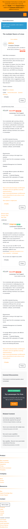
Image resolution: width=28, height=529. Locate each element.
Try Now (14, 403)
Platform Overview (4, 462)
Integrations (3, 464)
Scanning (5, 94)
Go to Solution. (10, 90)
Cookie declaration (4, 523)
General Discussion (12, 92)
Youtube (2, 511)
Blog (1, 491)
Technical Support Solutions (10, 422)
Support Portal (20, 5)
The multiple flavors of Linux (13, 34)
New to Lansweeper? (14, 390)
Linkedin (2, 513)
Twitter (1, 509)
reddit (1, 515)
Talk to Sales (4, 504)
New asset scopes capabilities (10, 434)
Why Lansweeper (4, 460)
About (1, 478)
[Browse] (2, 14)
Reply (22, 100)
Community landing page (16, 7)
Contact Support (4, 495)
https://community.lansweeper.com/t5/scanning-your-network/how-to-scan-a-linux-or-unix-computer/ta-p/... (14, 195)
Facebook (2, 507)
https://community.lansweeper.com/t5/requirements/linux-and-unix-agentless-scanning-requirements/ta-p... (14, 189)
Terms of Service (4, 525)
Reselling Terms (4, 527)
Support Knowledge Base (6, 493)
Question (20, 92)
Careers (2, 482)
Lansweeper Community (9, 14)
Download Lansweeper (5, 468)
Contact (2, 480)
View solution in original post (10, 200)
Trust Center (3, 519)
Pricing (1, 466)
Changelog (2, 469)
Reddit (9, 5)
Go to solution (14, 39)
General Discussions (8, 20)
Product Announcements (9, 436)
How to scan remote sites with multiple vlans (13, 427)
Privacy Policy (3, 521)
